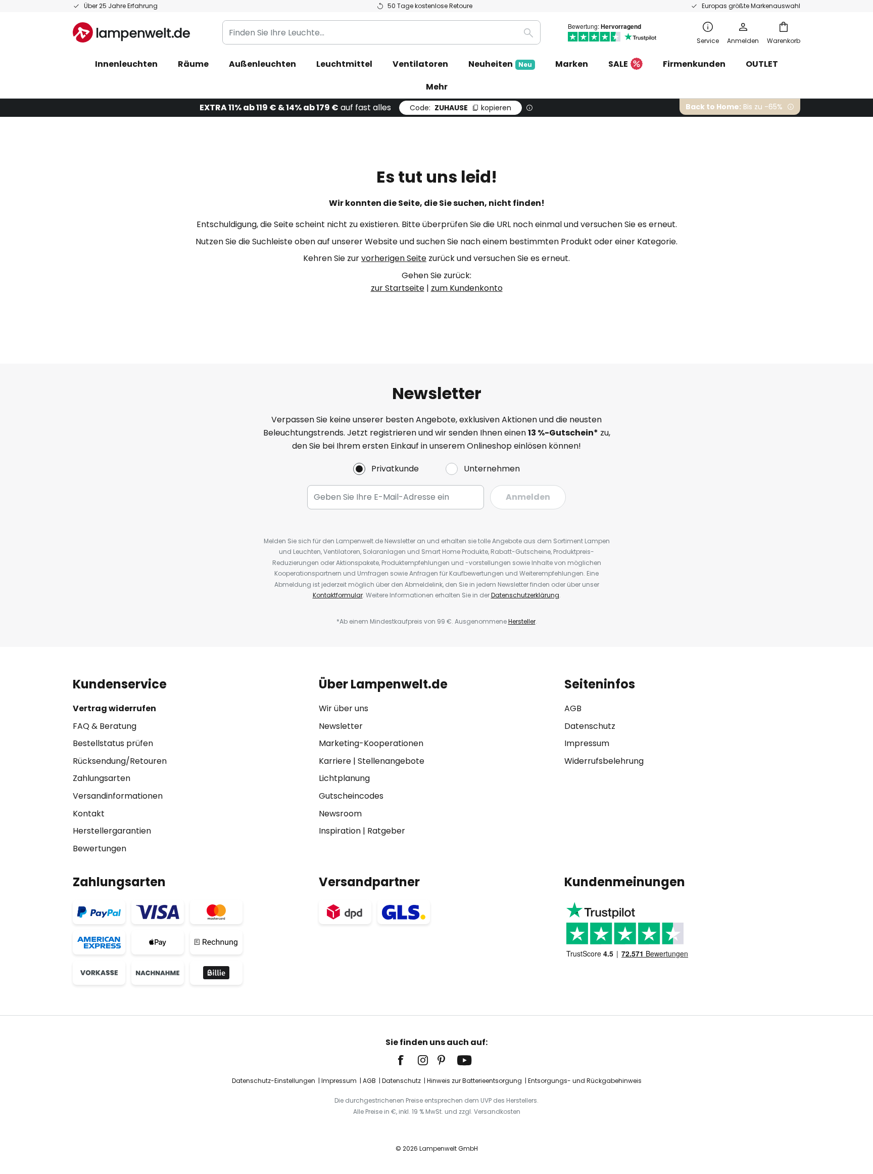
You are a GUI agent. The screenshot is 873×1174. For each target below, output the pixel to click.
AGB (572, 708)
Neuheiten (500, 64)
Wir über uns (343, 708)
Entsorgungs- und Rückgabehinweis (585, 1080)
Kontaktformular (338, 595)
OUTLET (762, 64)
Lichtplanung (344, 778)
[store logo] (131, 32)
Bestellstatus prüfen (113, 743)
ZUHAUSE (460, 108)
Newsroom (340, 813)
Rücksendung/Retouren (120, 761)
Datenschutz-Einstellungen (273, 1080)
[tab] (191, 766)
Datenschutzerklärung (525, 595)
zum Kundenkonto (467, 288)
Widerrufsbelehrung (604, 761)
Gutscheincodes (351, 796)
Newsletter (341, 726)
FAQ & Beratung (104, 726)
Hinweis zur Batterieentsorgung (474, 1080)
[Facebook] (407, 1060)
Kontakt (89, 813)
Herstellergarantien (112, 831)
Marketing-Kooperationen (371, 743)
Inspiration (340, 831)
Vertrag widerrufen (114, 708)
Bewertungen (99, 848)
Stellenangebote (391, 761)
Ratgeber (386, 831)
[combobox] (381, 32)
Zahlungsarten (101, 778)
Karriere (335, 761)
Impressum (586, 743)
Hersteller (522, 621)
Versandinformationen (118, 796)
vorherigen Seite (393, 258)
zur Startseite (397, 288)
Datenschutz (589, 726)
